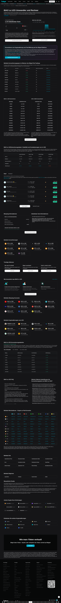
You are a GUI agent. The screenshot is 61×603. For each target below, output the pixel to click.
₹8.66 (39, 426)
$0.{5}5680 (13, 433)
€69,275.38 (19, 416)
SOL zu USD (50, 243)
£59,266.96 (47, 416)
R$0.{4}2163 (53, 436)
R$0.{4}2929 (53, 433)
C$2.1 (24, 421)
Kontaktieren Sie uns (6, 566)
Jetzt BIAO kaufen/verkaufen (17, 40)
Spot (15, 564)
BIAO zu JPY (10, 311)
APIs (15, 584)
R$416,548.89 (53, 416)
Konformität (49, 570)
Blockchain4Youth (6, 587)
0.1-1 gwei (22, 3)
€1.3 (18, 421)
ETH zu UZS (37, 323)
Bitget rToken (27, 595)
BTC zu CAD (37, 248)
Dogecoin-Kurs (28, 593)
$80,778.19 (13, 416)
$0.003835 (13, 443)
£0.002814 (47, 443)
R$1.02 (52, 438)
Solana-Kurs (27, 590)
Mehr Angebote (24, 206)
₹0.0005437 (40, 433)
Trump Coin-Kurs (28, 592)
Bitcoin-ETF (27, 584)
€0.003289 (19, 443)
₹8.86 (39, 431)
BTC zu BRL (50, 248)
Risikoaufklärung (50, 578)
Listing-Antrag (39, 571)
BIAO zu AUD (10, 306)
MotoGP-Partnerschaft (6, 585)
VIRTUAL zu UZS (11, 333)
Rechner (27, 582)
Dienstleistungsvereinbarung (52, 564)
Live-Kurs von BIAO (44, 40)
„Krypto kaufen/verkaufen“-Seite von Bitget (14, 52)
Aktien (15, 571)
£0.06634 (46, 426)
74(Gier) (51, 3)
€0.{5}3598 (19, 436)
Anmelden (46, 1)
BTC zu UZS (23, 323)
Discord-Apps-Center (17, 595)
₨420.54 (31, 421)
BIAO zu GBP (24, 311)
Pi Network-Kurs (28, 587)
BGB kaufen (27, 572)
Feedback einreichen (40, 564)
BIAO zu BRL (37, 311)
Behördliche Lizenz (50, 572)
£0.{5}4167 (47, 433)
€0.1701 (19, 438)
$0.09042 (13, 426)
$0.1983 (13, 438)
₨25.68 (31, 431)
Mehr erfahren (54, 279)
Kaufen (55, 187)
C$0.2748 (25, 438)
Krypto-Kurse (8, 5)
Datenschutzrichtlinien (51, 575)
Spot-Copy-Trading (17, 577)
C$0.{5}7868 (25, 433)
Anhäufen (32, 3)
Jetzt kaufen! (48, 70)
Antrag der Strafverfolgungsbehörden (52, 567)
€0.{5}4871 (19, 433)
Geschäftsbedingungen (51, 577)
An (6, 29)
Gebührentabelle (39, 585)
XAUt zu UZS (51, 328)
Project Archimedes (39, 577)
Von (6, 25)
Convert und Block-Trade (18, 572)
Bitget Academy (5, 571)
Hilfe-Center (38, 566)
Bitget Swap (16, 592)
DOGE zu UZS (37, 328)
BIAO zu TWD (10, 301)
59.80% (13, 3)
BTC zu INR (9, 253)
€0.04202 (19, 441)
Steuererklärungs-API (40, 587)
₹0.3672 (39, 443)
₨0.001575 (32, 433)
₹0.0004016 (40, 436)
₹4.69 (39, 441)
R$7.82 (52, 421)
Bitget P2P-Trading (6, 177)
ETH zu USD (23, 243)
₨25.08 (31, 426)
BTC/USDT (39, 3)
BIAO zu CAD (37, 306)
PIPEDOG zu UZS (11, 323)
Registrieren (52, 1)
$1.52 (12, 421)
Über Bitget (5, 564)
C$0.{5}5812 (25, 436)
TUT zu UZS (23, 333)
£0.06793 (46, 431)
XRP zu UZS (23, 328)
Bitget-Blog (5, 572)
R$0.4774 (52, 431)
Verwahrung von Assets (40, 579)
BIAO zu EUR (24, 306)
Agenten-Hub (16, 585)
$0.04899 (13, 441)
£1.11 (46, 421)
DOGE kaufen (28, 569)
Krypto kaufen (28, 564)
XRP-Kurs (27, 585)
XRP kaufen (27, 571)
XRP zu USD (37, 243)
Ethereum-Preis (28, 579)
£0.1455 (46, 438)
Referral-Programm (39, 584)
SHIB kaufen (27, 574)
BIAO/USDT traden (36, 206)
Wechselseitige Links (6, 582)
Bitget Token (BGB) (6, 574)
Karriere (4, 569)
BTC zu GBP (23, 248)
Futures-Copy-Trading (17, 579)
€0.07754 (19, 426)
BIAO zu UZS (37, 301)
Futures (15, 566)
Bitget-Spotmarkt (6, 178)
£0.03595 (46, 441)
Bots (15, 582)
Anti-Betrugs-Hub (39, 569)
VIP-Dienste (38, 572)
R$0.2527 (52, 441)
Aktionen (38, 582)
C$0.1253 (25, 426)
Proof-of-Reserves (6, 577)
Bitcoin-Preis (27, 577)
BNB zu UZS (10, 328)
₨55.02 (31, 438)
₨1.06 (31, 443)
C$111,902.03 (26, 416)
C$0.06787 (25, 441)
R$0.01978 (53, 443)
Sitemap (4, 590)
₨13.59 (31, 441)
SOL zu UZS (50, 323)
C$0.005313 (25, 443)
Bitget (4, 5)
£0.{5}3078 (47, 436)
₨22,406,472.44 (33, 416)
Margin (15, 574)
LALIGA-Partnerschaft (6, 584)
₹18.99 (39, 438)
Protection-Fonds (6, 579)
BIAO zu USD (51, 301)
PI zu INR (23, 253)
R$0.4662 (52, 426)
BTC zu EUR (10, 248)
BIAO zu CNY (24, 301)
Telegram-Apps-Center (17, 593)
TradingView (16, 590)
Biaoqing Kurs (13, 5)
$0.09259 (13, 431)
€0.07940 (19, 431)
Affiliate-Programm (39, 574)
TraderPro (15, 587)
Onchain (15, 569)
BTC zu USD (10, 243)
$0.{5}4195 (13, 436)
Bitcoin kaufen (28, 566)
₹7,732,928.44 (40, 416)
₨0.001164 (32, 436)
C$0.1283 (25, 431)
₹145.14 (39, 421)
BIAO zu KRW (51, 306)
